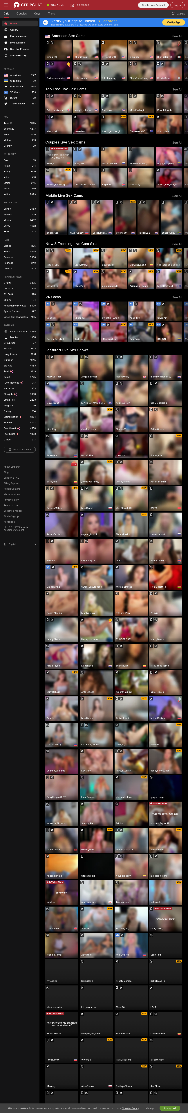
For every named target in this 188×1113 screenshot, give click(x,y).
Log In (177, 5)
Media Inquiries (12, 494)
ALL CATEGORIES (22, 449)
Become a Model (13, 511)
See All (177, 36)
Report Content (12, 489)
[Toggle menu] (6, 5)
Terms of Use (11, 505)
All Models (9, 522)
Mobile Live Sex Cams (64, 195)
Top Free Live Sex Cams (65, 89)
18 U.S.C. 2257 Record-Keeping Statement (16, 528)
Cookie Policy (130, 1108)
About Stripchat (12, 467)
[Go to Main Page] (28, 5)
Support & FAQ (11, 478)
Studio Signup (11, 516)
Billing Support (11, 483)
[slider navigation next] (180, 60)
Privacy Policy (11, 500)
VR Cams (53, 297)
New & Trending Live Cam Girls (71, 244)
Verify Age (173, 22)
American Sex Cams (68, 36)
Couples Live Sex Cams (65, 142)
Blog (6, 472)
